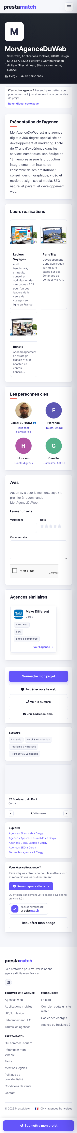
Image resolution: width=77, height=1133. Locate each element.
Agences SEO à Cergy (22, 847)
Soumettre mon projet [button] (38, 676)
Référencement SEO (18, 1020)
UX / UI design (14, 1013)
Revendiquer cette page (23, 103)
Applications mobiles (18, 1006)
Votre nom (16, 519)
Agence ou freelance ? (55, 1024)
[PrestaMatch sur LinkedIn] (8, 982)
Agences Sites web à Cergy (26, 833)
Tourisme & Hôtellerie (23, 746)
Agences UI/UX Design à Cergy (28, 842)
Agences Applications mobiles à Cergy (32, 838)
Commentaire (18, 537)
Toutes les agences (17, 1027)
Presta (20, 6)
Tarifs (8, 1061)
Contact (10, 1093)
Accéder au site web (41, 689)
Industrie (16, 739)
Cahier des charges (54, 1018)
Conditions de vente (18, 1086)
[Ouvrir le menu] (69, 6)
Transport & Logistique (24, 753)
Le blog (46, 1000)
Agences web (14, 1000)
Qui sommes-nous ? (18, 1043)
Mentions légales (16, 1068)
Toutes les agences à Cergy (26, 852)
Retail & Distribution (38, 739)
